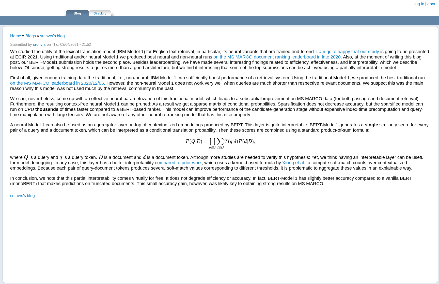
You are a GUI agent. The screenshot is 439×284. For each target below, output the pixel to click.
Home (15, 36)
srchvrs (39, 44)
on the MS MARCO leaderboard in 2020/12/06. (57, 83)
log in (419, 4)
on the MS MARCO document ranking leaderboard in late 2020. (277, 56)
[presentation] (220, 141)
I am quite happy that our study (347, 51)
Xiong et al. (293, 162)
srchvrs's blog (52, 36)
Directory (100, 13)
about (432, 4)
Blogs (30, 36)
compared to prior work (178, 162)
